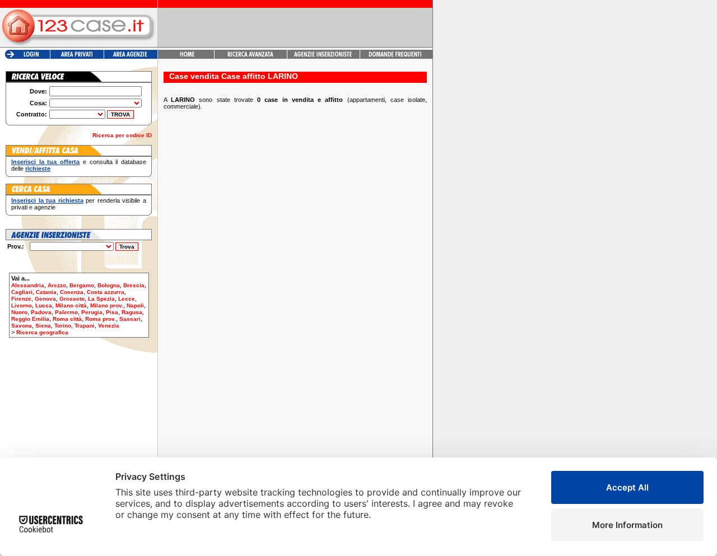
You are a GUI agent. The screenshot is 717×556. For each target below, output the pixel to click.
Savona (21, 326)
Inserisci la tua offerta (45, 161)
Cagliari (21, 292)
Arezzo (57, 285)
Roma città (67, 319)
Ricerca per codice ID (122, 135)
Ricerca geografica (42, 332)
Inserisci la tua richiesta (47, 200)
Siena (43, 326)
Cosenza (71, 292)
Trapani (85, 326)
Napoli (135, 305)
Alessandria (27, 285)
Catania (46, 292)
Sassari (130, 319)
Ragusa (132, 312)
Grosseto (72, 299)
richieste (37, 168)
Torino (62, 326)
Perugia (92, 312)
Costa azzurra (105, 292)
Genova (45, 299)
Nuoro (19, 312)
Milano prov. (106, 305)
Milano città (71, 305)
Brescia (134, 285)
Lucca (43, 305)
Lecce (126, 299)
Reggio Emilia (30, 319)
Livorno (21, 305)
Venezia (108, 326)
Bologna (108, 285)
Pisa (112, 312)
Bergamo (81, 285)
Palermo (66, 312)
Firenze (21, 299)
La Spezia (101, 299)
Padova (41, 312)
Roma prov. (100, 319)
